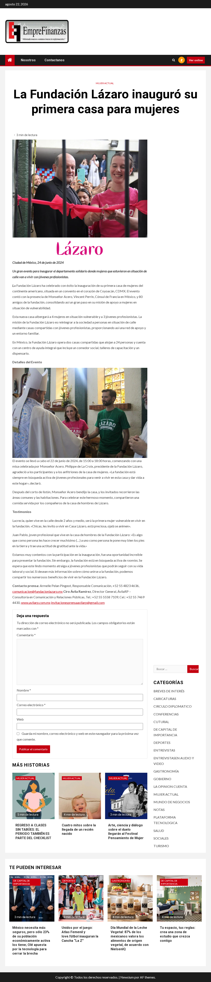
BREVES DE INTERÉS (169, 691)
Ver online (196, 60)
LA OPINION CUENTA (170, 786)
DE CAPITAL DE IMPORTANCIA (21, 882)
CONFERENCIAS (166, 714)
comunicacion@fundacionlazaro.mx (37, 591)
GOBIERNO (162, 779)
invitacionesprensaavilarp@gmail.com (78, 602)
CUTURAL (161, 722)
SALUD (159, 831)
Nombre (24, 690)
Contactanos (54, 60)
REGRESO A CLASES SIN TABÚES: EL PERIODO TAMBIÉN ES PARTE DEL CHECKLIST (33, 831)
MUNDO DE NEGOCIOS (172, 802)
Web (20, 719)
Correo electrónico (31, 705)
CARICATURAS (165, 699)
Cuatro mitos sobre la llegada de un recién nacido (79, 829)
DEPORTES (162, 742)
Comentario (26, 635)
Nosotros (28, 60)
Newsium (127, 977)
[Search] (173, 60)
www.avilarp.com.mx (35, 602)
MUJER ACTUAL (105, 83)
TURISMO (161, 846)
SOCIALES (161, 838)
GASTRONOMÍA (166, 771)
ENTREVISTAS (164, 750)
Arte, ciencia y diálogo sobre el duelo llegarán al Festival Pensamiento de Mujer (126, 831)
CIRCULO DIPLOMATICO (173, 706)
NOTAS (159, 809)
